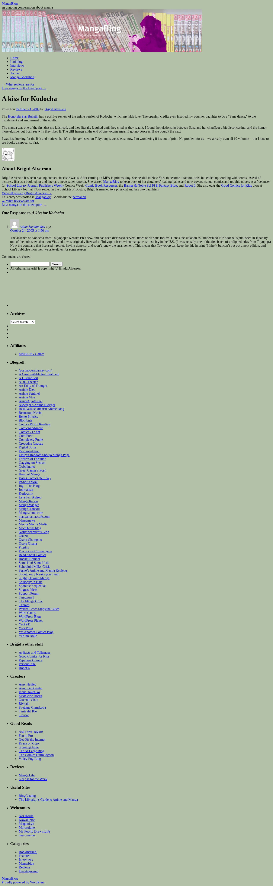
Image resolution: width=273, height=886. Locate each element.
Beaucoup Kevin (30, 412)
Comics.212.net (29, 432)
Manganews (27, 520)
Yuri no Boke (28, 636)
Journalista (26, 489)
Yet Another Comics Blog (36, 632)
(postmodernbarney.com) (35, 370)
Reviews (16, 69)
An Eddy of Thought (33, 386)
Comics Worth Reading (34, 424)
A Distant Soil (28, 378)
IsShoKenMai (28, 482)
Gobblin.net (27, 466)
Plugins (24, 547)
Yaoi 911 (25, 624)
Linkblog (16, 61)
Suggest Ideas (28, 589)
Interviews (17, 65)
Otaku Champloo (30, 539)
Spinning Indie (29, 747)
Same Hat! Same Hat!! (34, 563)
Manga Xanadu (29, 509)
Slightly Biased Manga (34, 578)
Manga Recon (28, 501)
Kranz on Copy (29, 743)
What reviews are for (18, 84)
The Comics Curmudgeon (36, 755)
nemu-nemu (27, 835)
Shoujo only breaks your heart (39, 574)
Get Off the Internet (32, 739)
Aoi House (26, 816)
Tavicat (24, 715)
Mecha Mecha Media (33, 524)
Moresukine (27, 827)
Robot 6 (189, 185)
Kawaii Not (27, 820)
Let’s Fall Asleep (30, 497)
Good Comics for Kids (236, 185)
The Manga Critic (31, 601)
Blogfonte (25, 420)
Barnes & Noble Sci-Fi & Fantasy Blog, (151, 185)
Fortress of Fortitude (32, 459)
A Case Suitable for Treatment (39, 374)
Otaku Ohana (28, 543)
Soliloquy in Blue (30, 582)
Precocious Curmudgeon (35, 551)
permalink (79, 197)
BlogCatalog (27, 796)
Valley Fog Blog (30, 759)
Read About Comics (32, 555)
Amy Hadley (27, 684)
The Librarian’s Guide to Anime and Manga (48, 799)
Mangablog (43, 197)
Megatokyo (26, 824)
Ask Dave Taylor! (31, 732)
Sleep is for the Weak (33, 779)
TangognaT (26, 597)
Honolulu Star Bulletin (23, 116)
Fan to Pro (26, 735)
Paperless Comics (30, 660)
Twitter (15, 73)
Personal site (27, 664)
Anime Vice (27, 397)
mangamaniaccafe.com (34, 516)
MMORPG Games (31, 354)
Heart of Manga (29, 474)
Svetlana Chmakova (32, 707)
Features (24, 856)
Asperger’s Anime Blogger (37, 405)
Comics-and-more (31, 428)
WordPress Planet (30, 620)
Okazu (23, 536)
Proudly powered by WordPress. (23, 882)
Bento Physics (28, 416)
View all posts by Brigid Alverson (27, 193)
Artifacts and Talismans (34, 652)
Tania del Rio (28, 711)
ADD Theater (28, 382)
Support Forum (29, 593)
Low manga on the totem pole (24, 88)
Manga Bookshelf (22, 77)
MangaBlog (10, 3)
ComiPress (26, 436)
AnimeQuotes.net (30, 401)
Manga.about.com (31, 512)
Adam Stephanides (32, 227)
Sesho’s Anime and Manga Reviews (43, 570)
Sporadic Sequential (32, 586)
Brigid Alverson (55, 109)
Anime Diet (27, 389)
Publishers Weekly (51, 185)
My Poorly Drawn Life (34, 831)
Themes (24, 605)
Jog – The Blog (29, 486)
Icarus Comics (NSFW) (35, 478)
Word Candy (27, 613)
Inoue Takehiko (29, 692)
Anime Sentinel (29, 393)
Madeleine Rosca (30, 696)
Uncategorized (28, 871)
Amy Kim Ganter (30, 688)
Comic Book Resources (101, 185)
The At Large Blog (31, 751)
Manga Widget (29, 505)
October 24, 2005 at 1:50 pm (29, 230)
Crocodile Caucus (31, 443)
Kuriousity (26, 493)
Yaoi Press (26, 628)
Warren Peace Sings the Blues (39, 609)
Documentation (29, 451)
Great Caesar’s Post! (32, 470)
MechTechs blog (30, 528)
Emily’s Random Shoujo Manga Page (44, 455)
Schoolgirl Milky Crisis (34, 566)
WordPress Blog (30, 616)
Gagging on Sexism (32, 462)
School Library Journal (21, 185)
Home (14, 58)
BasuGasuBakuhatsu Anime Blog (41, 409)
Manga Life (27, 775)
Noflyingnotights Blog (34, 532)
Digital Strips (27, 447)
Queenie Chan (28, 700)
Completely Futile (31, 439)
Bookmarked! (28, 852)
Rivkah (24, 703)
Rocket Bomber (29, 559)
